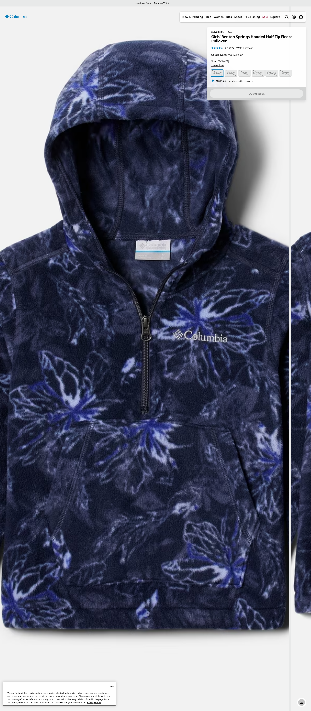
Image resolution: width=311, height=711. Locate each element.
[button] (301, 702)
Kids (229, 17)
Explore (275, 17)
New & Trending (192, 17)
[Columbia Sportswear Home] (16, 16)
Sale (265, 17)
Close (111, 686)
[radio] (217, 73)
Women (219, 17)
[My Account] (293, 16)
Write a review (244, 48)
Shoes (238, 17)
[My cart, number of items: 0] (301, 16)
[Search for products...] (286, 16)
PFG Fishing (252, 17)
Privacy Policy (94, 702)
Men (208, 17)
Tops (230, 32)
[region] (155, 358)
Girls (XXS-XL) (217, 32)
